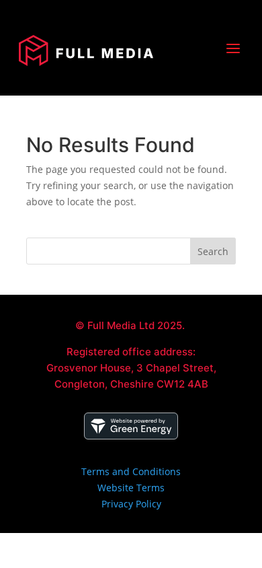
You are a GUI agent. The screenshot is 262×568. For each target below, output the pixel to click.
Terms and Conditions (131, 471)
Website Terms (131, 487)
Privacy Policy (131, 503)
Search (213, 251)
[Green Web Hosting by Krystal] (131, 435)
